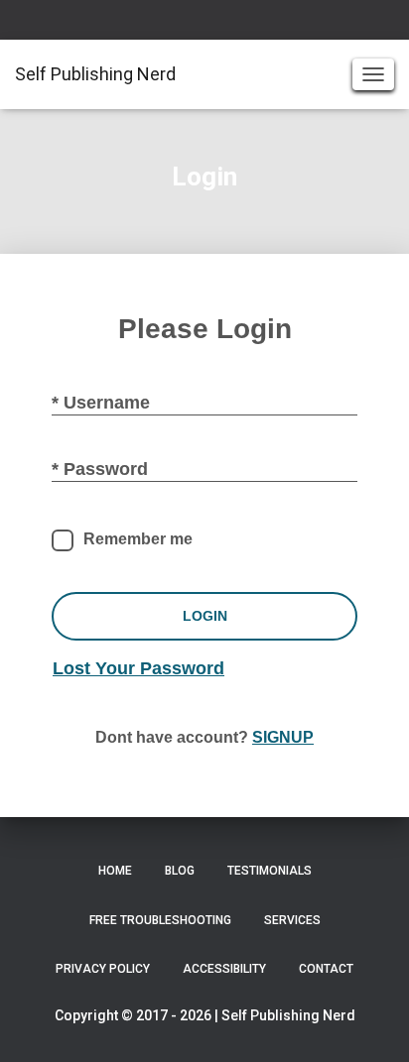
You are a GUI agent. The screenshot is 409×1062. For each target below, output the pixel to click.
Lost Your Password (138, 668)
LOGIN (205, 616)
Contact (326, 969)
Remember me (138, 539)
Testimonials (269, 871)
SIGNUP (283, 737)
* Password (100, 469)
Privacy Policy (103, 969)
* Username (101, 403)
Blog (180, 871)
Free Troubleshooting (160, 920)
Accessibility (224, 969)
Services (292, 920)
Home (115, 871)
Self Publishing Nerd (288, 1015)
